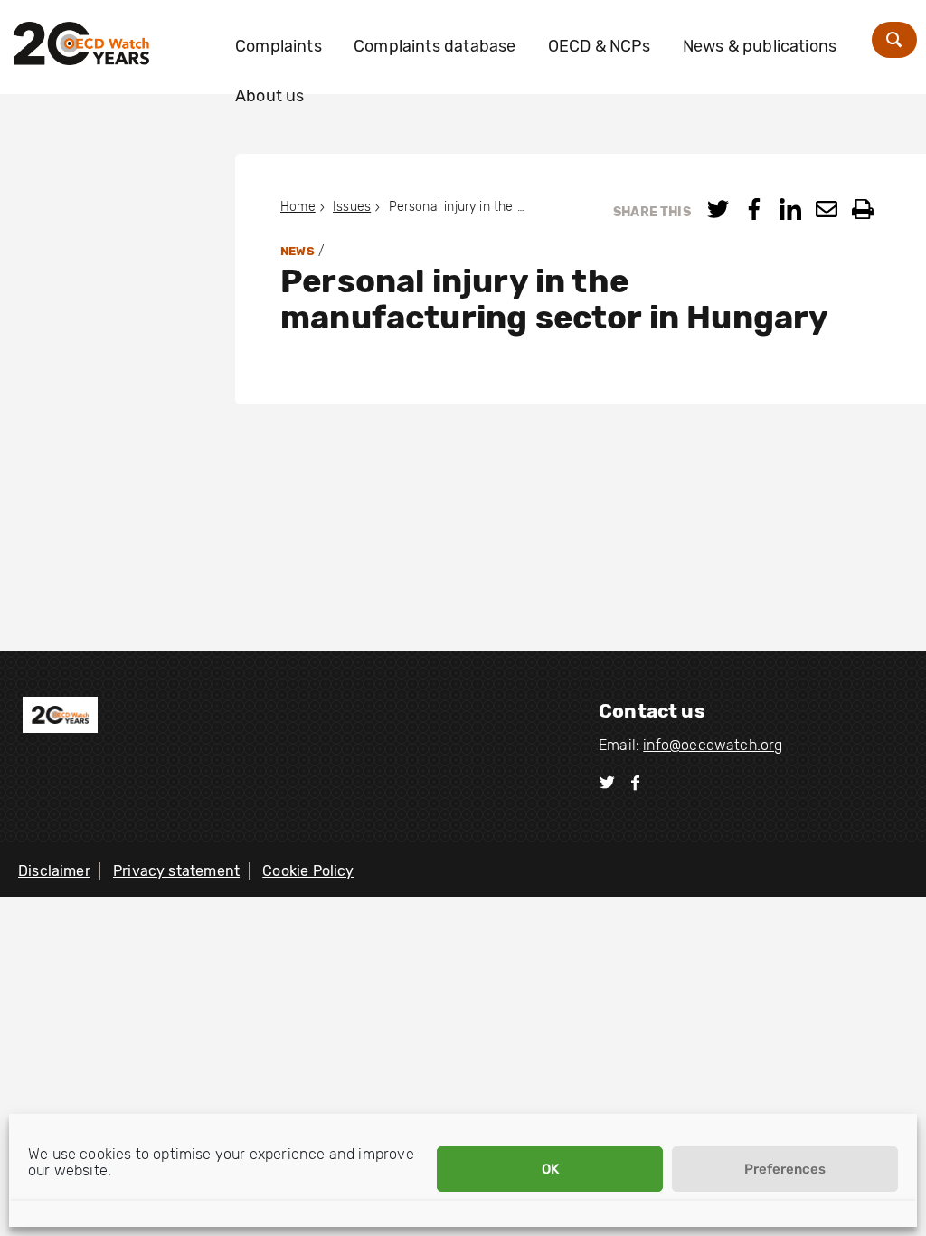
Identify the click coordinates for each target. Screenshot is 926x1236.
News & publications (759, 46)
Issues (352, 206)
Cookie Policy (308, 870)
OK (550, 1169)
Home (298, 206)
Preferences (785, 1169)
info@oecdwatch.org (712, 745)
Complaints (278, 46)
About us (269, 96)
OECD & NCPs (599, 46)
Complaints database (434, 46)
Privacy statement (176, 870)
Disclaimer (54, 870)
